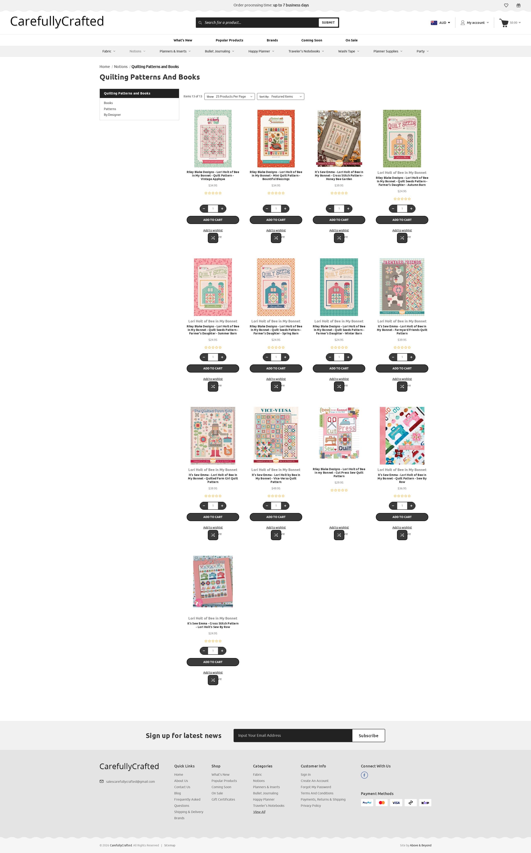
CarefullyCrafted (121, 845)
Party (421, 51)
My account (476, 23)
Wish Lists (506, 5)
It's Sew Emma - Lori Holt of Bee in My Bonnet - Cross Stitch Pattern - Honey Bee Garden (339, 175)
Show (210, 96)
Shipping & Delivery (188, 812)
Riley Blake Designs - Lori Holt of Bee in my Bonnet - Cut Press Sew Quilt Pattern (339, 472)
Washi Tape (346, 51)
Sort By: (264, 96)
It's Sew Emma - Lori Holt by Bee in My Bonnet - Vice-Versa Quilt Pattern (276, 478)
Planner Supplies (386, 51)
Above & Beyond (420, 845)
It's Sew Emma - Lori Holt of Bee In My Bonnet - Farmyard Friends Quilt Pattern (402, 330)
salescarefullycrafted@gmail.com (130, 781)
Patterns (110, 109)
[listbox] (287, 96)
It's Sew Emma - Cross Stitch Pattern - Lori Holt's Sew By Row (213, 625)
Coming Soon (311, 40)
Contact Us (182, 787)
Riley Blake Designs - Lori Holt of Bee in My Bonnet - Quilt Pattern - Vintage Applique (213, 175)
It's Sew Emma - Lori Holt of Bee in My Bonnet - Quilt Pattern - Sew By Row (402, 478)
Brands (272, 40)
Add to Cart (213, 219)
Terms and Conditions (317, 793)
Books (108, 103)
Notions (135, 51)
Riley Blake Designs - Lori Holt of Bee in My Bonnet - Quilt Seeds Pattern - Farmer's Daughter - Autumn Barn (402, 181)
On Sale (352, 40)
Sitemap (169, 845)
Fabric (106, 51)
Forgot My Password (316, 787)
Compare (213, 237)
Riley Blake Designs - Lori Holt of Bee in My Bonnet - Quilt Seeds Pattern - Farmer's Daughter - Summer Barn (213, 330)
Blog (177, 793)
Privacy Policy (311, 805)
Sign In (306, 774)
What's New (183, 40)
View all (259, 812)
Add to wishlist (213, 230)
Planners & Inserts (173, 51)
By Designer (112, 114)
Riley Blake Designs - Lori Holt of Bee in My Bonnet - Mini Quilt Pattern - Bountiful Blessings (276, 175)
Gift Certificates (518, 5)
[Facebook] (364, 775)
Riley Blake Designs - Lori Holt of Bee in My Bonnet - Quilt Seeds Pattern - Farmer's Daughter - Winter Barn (339, 330)
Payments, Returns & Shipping (323, 799)
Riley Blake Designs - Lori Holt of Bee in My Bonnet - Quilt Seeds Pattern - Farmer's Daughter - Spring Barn (276, 330)
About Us (181, 781)
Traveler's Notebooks (304, 51)
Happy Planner (259, 51)
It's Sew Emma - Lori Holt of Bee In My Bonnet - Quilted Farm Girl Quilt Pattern (213, 478)
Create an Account (315, 781)
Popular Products (229, 40)
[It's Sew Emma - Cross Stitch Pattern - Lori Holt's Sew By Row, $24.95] (213, 584)
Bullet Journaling (217, 51)
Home (178, 774)
